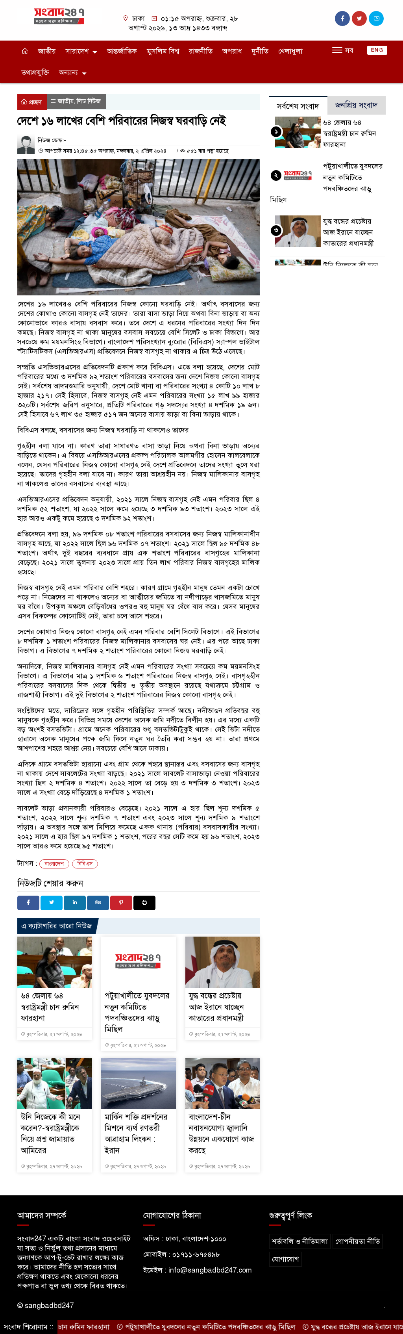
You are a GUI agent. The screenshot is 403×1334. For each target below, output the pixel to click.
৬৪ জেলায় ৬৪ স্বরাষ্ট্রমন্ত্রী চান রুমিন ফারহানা (50, 1007)
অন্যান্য (68, 72)
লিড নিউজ (89, 101)
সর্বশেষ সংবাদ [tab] (298, 106)
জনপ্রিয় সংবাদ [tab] (356, 105)
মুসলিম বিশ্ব (163, 51)
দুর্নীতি (260, 51)
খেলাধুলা (290, 51)
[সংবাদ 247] (59, 15)
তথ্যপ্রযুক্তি (35, 72)
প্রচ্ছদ (35, 102)
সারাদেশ (77, 51)
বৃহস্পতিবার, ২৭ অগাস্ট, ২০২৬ (53, 1034)
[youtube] (376, 18)
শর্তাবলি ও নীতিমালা (300, 1241)
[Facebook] (28, 903)
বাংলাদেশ (54, 864)
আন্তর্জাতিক (122, 51)
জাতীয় (47, 51)
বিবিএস (85, 864)
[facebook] (342, 18)
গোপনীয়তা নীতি (357, 1241)
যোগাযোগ (285, 1259)
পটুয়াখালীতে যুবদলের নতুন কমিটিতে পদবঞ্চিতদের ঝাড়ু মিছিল (189, 1327)
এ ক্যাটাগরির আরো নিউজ (56, 926)
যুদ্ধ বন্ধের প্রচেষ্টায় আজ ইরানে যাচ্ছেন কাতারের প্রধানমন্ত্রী (216, 1007)
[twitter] (359, 18)
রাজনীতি (201, 51)
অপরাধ (232, 51)
